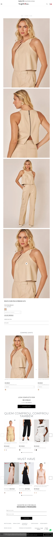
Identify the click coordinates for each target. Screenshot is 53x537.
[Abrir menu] (1, 4)
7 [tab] (28, 452)
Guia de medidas (8, 315)
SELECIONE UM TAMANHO (9, 312)
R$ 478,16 (9, 306)
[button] (26, 263)
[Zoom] (26, 53)
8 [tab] (29, 452)
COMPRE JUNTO (26, 406)
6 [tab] (27, 452)
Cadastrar (26, 518)
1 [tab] (21, 452)
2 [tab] (22, 452)
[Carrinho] (50, 4)
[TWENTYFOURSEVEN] (22, 15)
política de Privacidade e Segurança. (31, 534)
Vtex (47, 529)
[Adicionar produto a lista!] (14, 420)
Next (50, 435)
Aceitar (47, 534)
